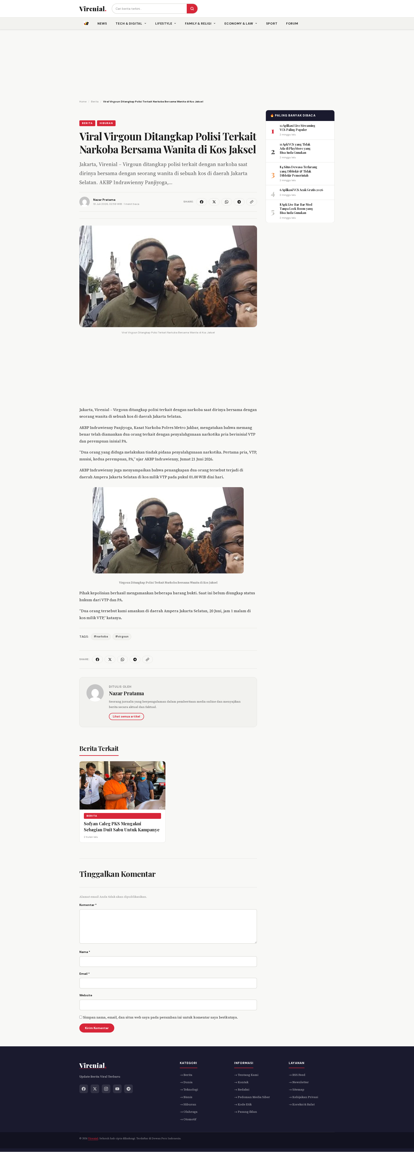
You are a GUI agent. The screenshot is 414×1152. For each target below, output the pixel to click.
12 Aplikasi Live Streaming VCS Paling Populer (297, 127)
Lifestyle (163, 23)
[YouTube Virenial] (117, 1089)
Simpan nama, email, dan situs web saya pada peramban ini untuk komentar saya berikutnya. (160, 1017)
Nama (84, 952)
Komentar (88, 905)
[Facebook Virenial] (83, 1089)
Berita (87, 123)
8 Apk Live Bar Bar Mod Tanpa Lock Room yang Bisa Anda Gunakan (296, 208)
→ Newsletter (299, 1082)
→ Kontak (241, 1082)
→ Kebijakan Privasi (303, 1097)
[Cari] (192, 8)
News (102, 23)
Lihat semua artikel (126, 716)
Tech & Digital (129, 23)
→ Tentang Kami (246, 1075)
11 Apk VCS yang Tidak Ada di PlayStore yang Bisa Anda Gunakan (295, 148)
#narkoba (101, 636)
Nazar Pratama (126, 693)
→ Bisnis (186, 1097)
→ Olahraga (189, 1112)
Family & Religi (198, 23)
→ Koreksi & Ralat (302, 1104)
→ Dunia (186, 1082)
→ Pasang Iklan (245, 1112)
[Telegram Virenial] (128, 1089)
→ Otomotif (188, 1119)
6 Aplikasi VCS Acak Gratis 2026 (301, 190)
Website (85, 995)
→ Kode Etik (243, 1104)
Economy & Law (238, 23)
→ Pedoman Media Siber (252, 1097)
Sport (272, 23)
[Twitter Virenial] (95, 1089)
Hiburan (106, 123)
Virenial (93, 1138)
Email (84, 974)
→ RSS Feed (297, 1075)
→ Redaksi (241, 1089)
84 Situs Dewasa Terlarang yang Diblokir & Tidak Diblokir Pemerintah (298, 171)
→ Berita (186, 1075)
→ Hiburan (188, 1104)
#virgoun (122, 636)
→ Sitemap (296, 1089)
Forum (292, 23)
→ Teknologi (189, 1089)
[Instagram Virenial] (106, 1089)
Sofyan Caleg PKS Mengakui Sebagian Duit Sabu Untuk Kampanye (121, 826)
